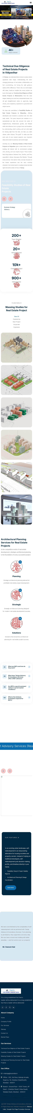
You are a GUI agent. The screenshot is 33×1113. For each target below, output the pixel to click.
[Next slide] (10, 198)
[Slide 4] (21, 17)
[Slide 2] (15, 17)
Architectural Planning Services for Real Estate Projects (15, 1061)
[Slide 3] (18, 17)
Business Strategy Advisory (9, 208)
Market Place (5, 1037)
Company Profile (6, 1021)
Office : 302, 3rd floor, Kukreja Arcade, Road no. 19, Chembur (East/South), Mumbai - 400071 (16, 1080)
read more (10, 887)
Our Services (5, 1025)
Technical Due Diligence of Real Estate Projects (15, 1048)
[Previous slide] (4, 198)
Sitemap (3, 1029)
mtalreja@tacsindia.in (10, 1073)
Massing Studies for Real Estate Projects (13, 1056)
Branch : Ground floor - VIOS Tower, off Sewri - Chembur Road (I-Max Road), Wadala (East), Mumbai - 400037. (16, 1089)
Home (3, 1017)
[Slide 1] (12, 17)
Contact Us (4, 1033)
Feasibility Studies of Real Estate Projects (13, 1052)
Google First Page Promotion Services (18, 1109)
